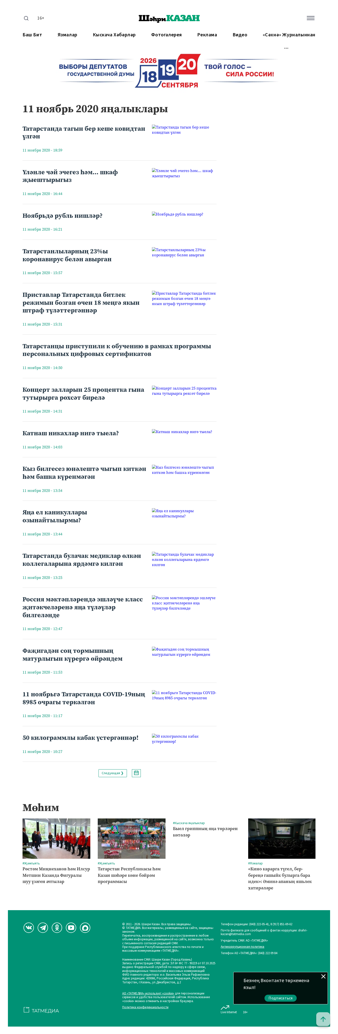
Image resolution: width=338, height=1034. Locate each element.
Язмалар (67, 35)
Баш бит (32, 35)
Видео (240, 35)
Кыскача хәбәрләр (114, 35)
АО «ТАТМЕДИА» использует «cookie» (148, 993)
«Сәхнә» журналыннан (289, 35)
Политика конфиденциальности (145, 1007)
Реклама (207, 35)
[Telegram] (43, 928)
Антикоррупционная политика (242, 947)
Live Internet (229, 1012)
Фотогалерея (166, 35)
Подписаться (280, 998)
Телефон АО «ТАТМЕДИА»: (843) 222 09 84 (249, 953)
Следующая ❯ (113, 773)
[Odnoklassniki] (57, 928)
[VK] (29, 928)
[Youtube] (71, 928)
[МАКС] (85, 928)
